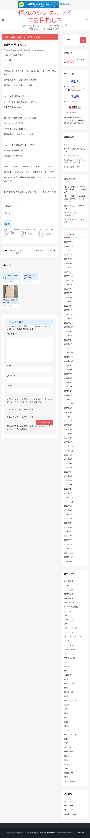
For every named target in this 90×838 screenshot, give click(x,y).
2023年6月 (68, 297)
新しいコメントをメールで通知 (20, 409)
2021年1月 (68, 400)
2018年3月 (68, 536)
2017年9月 (68, 561)
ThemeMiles (79, 833)
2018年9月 (68, 510)
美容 (66, 743)
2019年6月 (68, 472)
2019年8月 (68, 463)
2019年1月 (68, 493)
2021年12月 (68, 353)
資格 (66, 760)
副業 (66, 688)
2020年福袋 (68, 590)
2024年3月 (68, 263)
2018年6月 (68, 523)
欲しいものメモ (70, 734)
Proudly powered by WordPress (42, 833)
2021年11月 (68, 357)
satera (8, 50)
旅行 (66, 717)
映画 (66, 726)
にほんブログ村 (70, 87)
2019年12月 (68, 446)
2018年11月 (68, 502)
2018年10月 (68, 506)
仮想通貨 (67, 675)
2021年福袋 (68, 594)
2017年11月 (68, 553)
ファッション (69, 645)
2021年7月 (68, 374)
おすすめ (67, 615)
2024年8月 (68, 250)
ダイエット (68, 632)
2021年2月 (68, 395)
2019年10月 (68, 455)
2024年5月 (68, 255)
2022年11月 (68, 323)
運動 (66, 769)
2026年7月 (68, 242)
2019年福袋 (68, 586)
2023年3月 (68, 306)
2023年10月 (68, 285)
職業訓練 (67, 747)
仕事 (66, 671)
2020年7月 (68, 417)
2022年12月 (68, 319)
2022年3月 (68, 340)
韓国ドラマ (68, 773)
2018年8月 (68, 514)
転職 (66, 764)
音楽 (66, 777)
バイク (66, 641)
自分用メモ (68, 751)
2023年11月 (68, 280)
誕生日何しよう (70, 206)
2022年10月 (68, 327)
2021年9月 (68, 366)
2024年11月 (68, 246)
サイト (10, 386)
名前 (10, 366)
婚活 (66, 696)
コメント (12, 334)
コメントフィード (71, 810)
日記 (66, 722)
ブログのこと (69, 654)
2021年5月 (68, 383)
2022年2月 (68, 344)
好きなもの (68, 692)
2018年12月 (68, 497)
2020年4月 (68, 429)
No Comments (39, 50)
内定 (66, 144)
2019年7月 (68, 468)
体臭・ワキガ (69, 683)
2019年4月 (68, 480)
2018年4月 (68, 531)
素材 (66, 739)
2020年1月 (68, 442)
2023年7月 (68, 293)
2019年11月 (68, 451)
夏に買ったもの (70, 219)
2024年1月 (68, 272)
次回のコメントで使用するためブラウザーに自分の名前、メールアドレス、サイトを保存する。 (29, 400)
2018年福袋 (68, 581)
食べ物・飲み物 (70, 781)
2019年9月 (68, 459)
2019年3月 (68, 485)
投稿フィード (69, 806)
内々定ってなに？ (71, 156)
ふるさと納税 (69, 649)
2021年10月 (68, 361)
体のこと (67, 679)
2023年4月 (68, 302)
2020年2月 (68, 438)
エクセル (67, 611)
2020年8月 (68, 412)
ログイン (67, 801)
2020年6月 (68, 421)
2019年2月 (68, 489)
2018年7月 (68, 519)
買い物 (66, 756)
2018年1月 (68, 544)
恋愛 (66, 709)
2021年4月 (68, 387)
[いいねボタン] (6, 213)
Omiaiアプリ (69, 603)
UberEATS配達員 (71, 607)
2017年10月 (68, 557)
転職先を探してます (72, 167)
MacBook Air (69, 598)
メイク (66, 662)
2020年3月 (68, 434)
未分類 (28, 50)
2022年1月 (68, 348)
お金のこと (68, 620)
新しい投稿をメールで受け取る (20, 417)
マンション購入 (70, 658)
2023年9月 (68, 289)
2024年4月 (68, 259)
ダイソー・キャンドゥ (73, 637)
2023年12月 (68, 276)
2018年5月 (68, 527)
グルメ (66, 624)
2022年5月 (68, 336)
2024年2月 (68, 268)
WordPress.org (70, 814)
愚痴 (66, 713)
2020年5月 (68, 425)
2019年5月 (68, 476)
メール (11, 376)
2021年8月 (68, 370)
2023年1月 (68, 314)
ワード (66, 666)
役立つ (66, 705)
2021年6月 (68, 378)
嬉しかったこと (70, 700)
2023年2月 (68, 310)
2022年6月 (68, 331)
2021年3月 (68, 391)
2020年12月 (68, 404)
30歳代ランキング (71, 112)
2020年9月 (68, 408)
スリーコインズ (70, 628)
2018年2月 (68, 540)
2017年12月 (68, 549)
